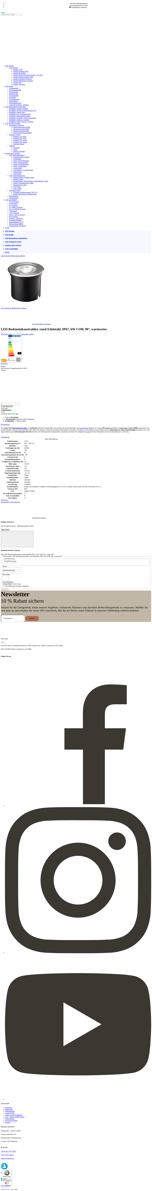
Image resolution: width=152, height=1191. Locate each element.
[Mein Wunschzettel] (16, 46)
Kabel (15, 149)
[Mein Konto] (16, 30)
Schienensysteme (14, 190)
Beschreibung (5, 424)
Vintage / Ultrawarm (15, 218)
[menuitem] (78, 231)
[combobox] (10, 14)
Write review (5, 530)
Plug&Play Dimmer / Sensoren (19, 120)
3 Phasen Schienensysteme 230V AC (25, 192)
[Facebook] (78, 806)
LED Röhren (17, 172)
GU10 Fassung (14, 202)
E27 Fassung (13, 205)
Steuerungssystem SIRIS (21, 129)
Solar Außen (17, 189)
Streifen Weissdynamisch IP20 (23, 77)
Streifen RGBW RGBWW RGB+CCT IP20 (27, 75)
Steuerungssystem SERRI (21, 127)
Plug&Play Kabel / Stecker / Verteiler (21, 122)
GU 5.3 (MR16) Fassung (17, 209)
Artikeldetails (5, 437)
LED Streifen (9, 66)
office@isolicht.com (7, 1158)
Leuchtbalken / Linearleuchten (23, 170)
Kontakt (7, 1122)
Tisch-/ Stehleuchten (19, 166)
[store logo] (6, 12)
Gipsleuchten (17, 168)
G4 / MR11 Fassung (15, 207)
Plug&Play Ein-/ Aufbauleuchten (20, 114)
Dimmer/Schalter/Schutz (21, 131)
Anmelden (32, 618)
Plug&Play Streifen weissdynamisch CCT (23, 110)
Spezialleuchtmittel (15, 220)
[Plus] (76, 395)
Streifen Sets (17, 82)
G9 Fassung (13, 211)
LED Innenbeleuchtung (17, 155)
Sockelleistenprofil (15, 103)
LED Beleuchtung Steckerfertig (15, 107)
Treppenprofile (14, 96)
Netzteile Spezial (18, 144)
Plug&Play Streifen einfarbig (18, 109)
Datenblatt (4, 363)
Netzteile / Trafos (14, 135)
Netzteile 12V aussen (20, 140)
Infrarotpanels (13, 196)
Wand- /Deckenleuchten (21, 161)
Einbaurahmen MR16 (16, 224)
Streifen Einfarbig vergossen (22, 79)
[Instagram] (78, 953)
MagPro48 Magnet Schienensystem (24, 194)
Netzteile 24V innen (19, 138)
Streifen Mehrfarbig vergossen (23, 81)
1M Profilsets (13, 101)
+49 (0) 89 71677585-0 (8, 1151)
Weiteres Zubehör (19, 151)
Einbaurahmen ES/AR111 (17, 226)
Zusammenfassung (8, 570)
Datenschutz (9, 1109)
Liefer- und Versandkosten (13, 1115)
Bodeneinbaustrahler (19, 428)
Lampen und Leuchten (12, 153)
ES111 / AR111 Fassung (17, 215)
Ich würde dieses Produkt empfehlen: (17, 586)
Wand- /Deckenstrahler (20, 162)
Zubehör (12, 146)
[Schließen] (17, 539)
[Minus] (76, 379)
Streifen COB (17, 69)
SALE (7, 228)
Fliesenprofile (13, 92)
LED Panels (17, 174)
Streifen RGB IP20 (19, 73)
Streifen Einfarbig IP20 (20, 71)
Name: (4, 566)
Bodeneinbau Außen (20, 185)
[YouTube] (78, 1099)
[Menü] (10, 1170)
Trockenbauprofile (15, 90)
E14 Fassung (13, 203)
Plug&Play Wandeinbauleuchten (19, 116)
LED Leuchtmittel (11, 200)
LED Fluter (17, 187)
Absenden (5, 589)
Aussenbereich (83, 428)
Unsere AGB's (9, 1113)
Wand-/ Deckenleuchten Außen (23, 183)
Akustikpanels (13, 198)
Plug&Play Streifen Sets (17, 112)
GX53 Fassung (14, 213)
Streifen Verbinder (19, 84)
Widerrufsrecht (10, 1111)
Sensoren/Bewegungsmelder (22, 133)
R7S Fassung (13, 216)
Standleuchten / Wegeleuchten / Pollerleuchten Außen (30, 181)
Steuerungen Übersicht (16, 125)
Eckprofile (12, 97)
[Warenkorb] (16, 62)
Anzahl (3, 370)
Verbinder (16, 148)
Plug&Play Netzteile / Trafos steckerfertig (22, 118)
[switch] (7, 1183)
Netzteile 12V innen (19, 136)
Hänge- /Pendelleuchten (21, 164)
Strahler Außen (18, 179)
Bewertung (6, 574)
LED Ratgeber (5, 1186)
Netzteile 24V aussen (20, 142)
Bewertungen (10, 502)
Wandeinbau (17, 159)
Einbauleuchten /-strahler (21, 157)
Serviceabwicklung (11, 1120)
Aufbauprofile (13, 88)
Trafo (88, 432)
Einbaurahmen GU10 (16, 222)
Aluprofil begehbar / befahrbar (19, 105)
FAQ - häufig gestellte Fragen (14, 1117)
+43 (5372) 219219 (7, 1155)
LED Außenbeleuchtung (17, 175)
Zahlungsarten (9, 1119)
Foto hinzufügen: (8, 582)
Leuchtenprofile (14, 99)
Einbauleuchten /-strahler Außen (23, 177)
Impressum (8, 1107)
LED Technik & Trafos (12, 123)
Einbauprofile (13, 94)
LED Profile (9, 86)
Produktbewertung (10, 561)
